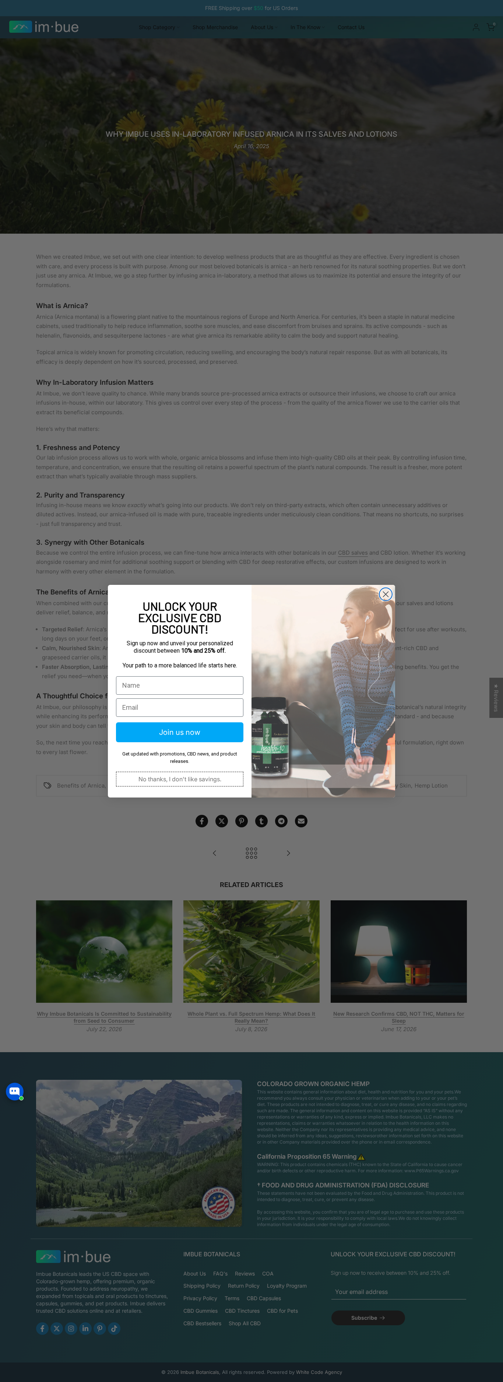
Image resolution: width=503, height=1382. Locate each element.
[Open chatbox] (15, 1091)
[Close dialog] (385, 594)
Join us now (179, 732)
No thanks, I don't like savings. (179, 779)
